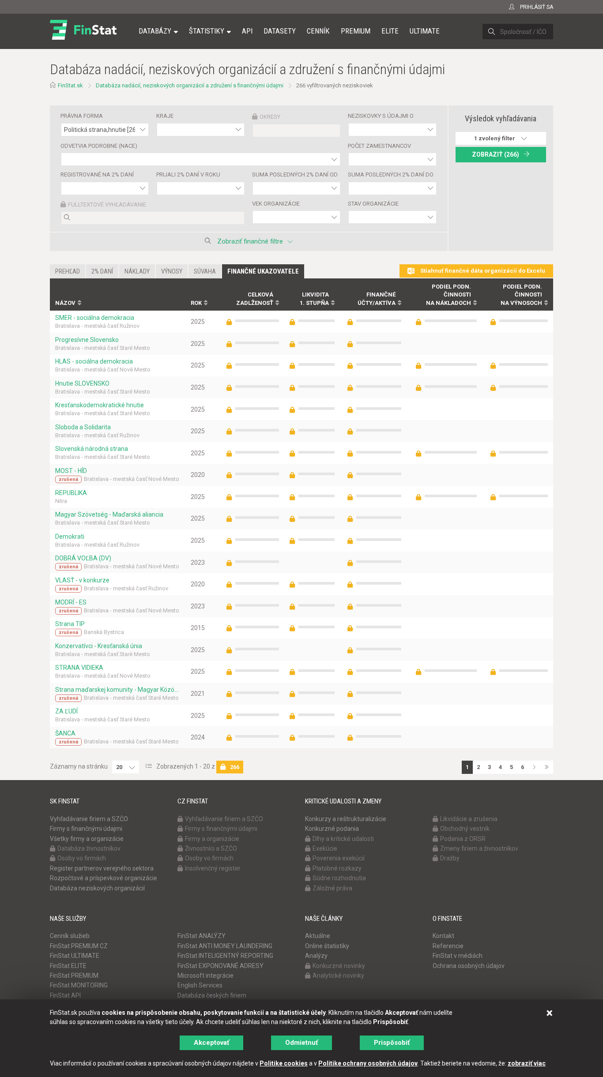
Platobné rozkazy (337, 868)
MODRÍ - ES (71, 602)
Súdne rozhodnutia (339, 878)
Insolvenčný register (213, 868)
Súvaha (205, 271)
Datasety (280, 30)
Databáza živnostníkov (89, 848)
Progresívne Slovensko (87, 339)
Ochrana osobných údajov (469, 965)
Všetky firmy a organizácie (87, 838)
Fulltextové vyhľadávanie (107, 204)
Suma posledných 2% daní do (390, 174)
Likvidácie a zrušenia (468, 818)
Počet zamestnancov (379, 146)
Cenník (318, 30)
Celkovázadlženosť (254, 298)
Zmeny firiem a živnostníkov (479, 848)
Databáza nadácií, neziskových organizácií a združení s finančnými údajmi (189, 85)
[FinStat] (83, 37)
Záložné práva (332, 888)
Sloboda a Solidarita (83, 427)
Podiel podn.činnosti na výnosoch (521, 294)
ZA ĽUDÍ (66, 711)
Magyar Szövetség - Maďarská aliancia (109, 514)
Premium (355, 30)
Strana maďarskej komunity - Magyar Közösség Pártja (117, 689)
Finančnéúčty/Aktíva (377, 298)
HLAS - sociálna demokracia (94, 361)
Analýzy (316, 955)
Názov (65, 303)
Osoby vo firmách (81, 858)
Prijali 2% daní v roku (188, 174)
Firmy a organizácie (212, 838)
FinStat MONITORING (79, 985)
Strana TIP (70, 623)
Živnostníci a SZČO (211, 848)
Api (247, 30)
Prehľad (67, 271)
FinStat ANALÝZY (201, 935)
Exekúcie (325, 848)
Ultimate (425, 30)
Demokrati (69, 536)
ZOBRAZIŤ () (495, 154)
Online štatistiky (327, 945)
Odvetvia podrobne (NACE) (98, 146)
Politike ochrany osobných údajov (368, 1063)
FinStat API (65, 995)
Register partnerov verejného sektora (102, 868)
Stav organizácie (373, 203)
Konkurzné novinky (339, 965)
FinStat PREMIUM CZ (79, 945)
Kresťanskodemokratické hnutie (99, 405)
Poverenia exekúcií (339, 858)
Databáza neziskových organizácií (97, 888)
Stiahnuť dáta (482, 270)
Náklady (137, 271)
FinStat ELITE (68, 965)
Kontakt (443, 935)
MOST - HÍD (71, 470)
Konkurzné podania (332, 828)
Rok (196, 303)
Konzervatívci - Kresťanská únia (98, 645)
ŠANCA (65, 733)
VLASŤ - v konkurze (82, 580)
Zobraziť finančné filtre (250, 241)
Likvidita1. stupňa (314, 298)
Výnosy (171, 271)
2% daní (102, 271)
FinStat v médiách (457, 955)
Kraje (164, 116)
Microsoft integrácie (205, 975)
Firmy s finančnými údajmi (86, 828)
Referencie (448, 945)
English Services (199, 985)
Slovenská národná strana (91, 448)
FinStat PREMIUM (74, 975)
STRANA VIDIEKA (79, 667)
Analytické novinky (338, 975)
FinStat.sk (70, 85)
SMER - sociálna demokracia (94, 317)
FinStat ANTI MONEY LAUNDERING (224, 945)
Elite (390, 30)
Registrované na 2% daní (97, 174)
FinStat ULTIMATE (74, 955)
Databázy (155, 30)
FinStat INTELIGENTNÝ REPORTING (225, 955)
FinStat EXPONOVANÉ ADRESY (220, 965)
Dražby (450, 858)
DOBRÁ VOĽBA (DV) (83, 558)
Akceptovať (211, 1043)
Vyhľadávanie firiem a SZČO (89, 818)
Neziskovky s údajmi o (381, 116)
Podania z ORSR (463, 838)
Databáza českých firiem (211, 995)
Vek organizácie (276, 203)
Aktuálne (317, 935)
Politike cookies (284, 1063)
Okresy (270, 116)
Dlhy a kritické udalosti (343, 838)
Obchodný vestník (465, 828)
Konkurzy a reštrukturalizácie (345, 818)
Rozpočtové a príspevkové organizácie (103, 878)
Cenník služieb (70, 935)
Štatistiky (206, 30)
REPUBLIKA (71, 492)
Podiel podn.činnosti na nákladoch (448, 294)
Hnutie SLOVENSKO (82, 383)
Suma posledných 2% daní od (295, 174)
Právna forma (81, 116)
